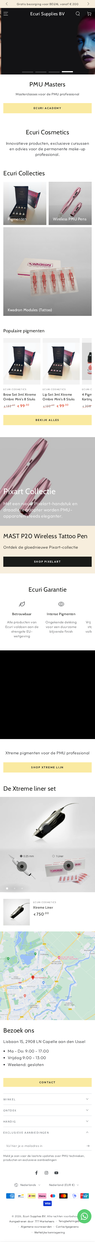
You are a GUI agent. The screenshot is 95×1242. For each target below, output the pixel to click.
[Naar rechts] (88, 4)
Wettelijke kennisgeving (49, 1232)
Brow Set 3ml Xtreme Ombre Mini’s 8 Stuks (19, 397)
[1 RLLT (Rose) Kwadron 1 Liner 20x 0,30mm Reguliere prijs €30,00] (68, 865)
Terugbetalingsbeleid (72, 1221)
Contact (47, 1082)
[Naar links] (7, 4)
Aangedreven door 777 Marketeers (31, 1221)
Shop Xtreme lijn (47, 767)
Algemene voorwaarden (36, 1226)
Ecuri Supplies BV (34, 1216)
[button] (78, 14)
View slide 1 (27, 69)
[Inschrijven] (89, 1146)
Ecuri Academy (47, 108)
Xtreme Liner (43, 907)
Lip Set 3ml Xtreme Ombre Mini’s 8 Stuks (59, 397)
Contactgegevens (67, 1226)
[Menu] (5, 14)
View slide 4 (67, 69)
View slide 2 (40, 69)
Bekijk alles (47, 420)
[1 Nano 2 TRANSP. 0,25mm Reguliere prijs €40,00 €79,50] (22, 866)
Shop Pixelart (47, 561)
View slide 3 (54, 69)
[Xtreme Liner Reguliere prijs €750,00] (46, 828)
